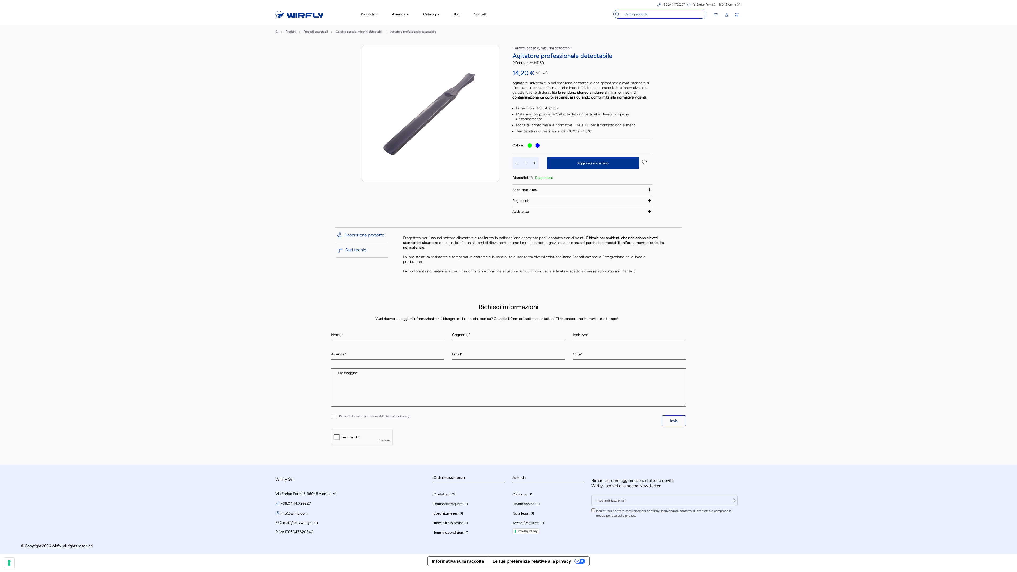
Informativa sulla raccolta (458, 561)
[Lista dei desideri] (716, 15)
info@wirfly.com (294, 513)
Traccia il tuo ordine (449, 523)
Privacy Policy (527, 531)
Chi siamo (520, 494)
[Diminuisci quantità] (517, 163)
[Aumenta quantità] (535, 163)
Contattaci (442, 494)
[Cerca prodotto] (617, 14)
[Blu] (538, 145)
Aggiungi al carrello (593, 163)
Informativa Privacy (396, 416)
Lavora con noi (524, 504)
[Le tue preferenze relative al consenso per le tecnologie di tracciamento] (9, 563)
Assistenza (520, 211)
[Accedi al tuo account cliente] (726, 15)
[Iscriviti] (734, 500)
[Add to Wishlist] (644, 163)
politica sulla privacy (620, 515)
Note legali (521, 513)
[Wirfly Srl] (299, 16)
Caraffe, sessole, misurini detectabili (542, 48)
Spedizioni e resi (524, 190)
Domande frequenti (449, 504)
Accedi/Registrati (526, 523)
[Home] (276, 31)
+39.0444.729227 (295, 503)
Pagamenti (520, 201)
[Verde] (530, 145)
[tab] (582, 189)
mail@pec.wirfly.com (300, 522)
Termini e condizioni (449, 532)
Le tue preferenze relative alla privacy (532, 561)
